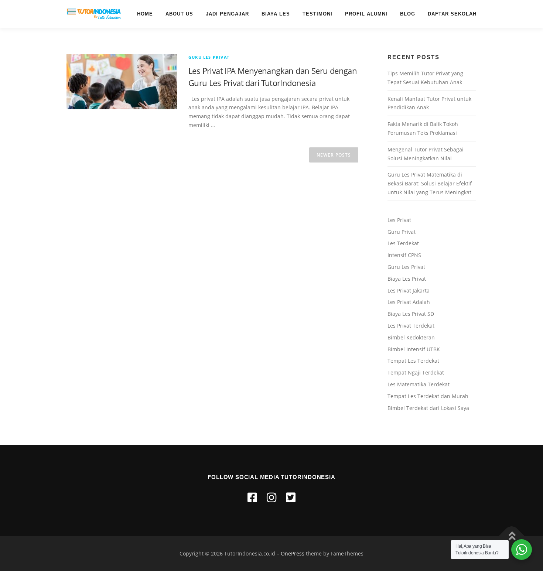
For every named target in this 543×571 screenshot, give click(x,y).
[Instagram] (271, 497)
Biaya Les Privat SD (410, 313)
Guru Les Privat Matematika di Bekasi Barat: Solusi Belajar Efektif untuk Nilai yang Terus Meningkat (429, 183)
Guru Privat (401, 231)
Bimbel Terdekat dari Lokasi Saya (428, 407)
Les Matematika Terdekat (418, 384)
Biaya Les (276, 14)
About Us (179, 14)
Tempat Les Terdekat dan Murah (427, 396)
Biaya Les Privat (406, 278)
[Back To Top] (512, 536)
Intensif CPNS (404, 255)
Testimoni (317, 14)
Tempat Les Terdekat (413, 360)
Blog (407, 14)
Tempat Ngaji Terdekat (415, 372)
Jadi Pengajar (227, 14)
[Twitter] (291, 497)
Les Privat (399, 219)
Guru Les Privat (208, 57)
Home (145, 14)
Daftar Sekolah (452, 14)
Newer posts (334, 155)
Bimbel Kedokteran (411, 337)
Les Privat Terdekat (410, 325)
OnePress (292, 553)
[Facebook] (252, 497)
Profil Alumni (366, 14)
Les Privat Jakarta (408, 290)
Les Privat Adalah (408, 301)
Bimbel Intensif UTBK (413, 349)
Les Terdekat (403, 243)
